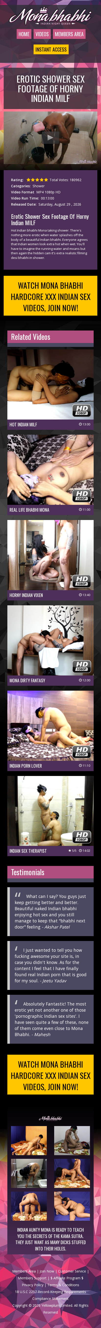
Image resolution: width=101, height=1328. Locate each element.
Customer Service (72, 1271)
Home (24, 34)
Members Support (32, 1278)
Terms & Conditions (63, 1285)
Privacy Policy (32, 1285)
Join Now (47, 1271)
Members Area (69, 34)
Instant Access (51, 49)
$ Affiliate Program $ (66, 1278)
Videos (42, 34)
